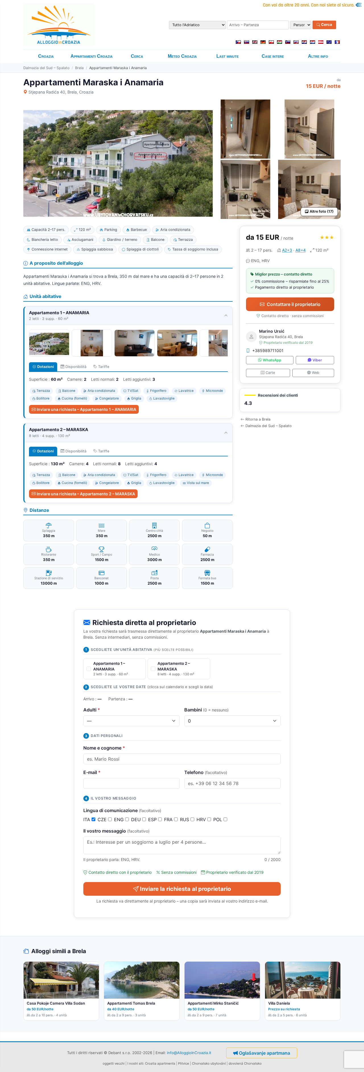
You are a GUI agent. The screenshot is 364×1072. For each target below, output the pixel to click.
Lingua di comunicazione (122, 810)
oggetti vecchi (114, 1063)
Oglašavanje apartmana (264, 1053)
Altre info (318, 56)
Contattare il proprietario (293, 304)
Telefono (205, 772)
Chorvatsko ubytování (209, 1063)
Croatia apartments (160, 1063)
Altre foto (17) (322, 211)
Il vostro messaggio (116, 831)
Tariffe (103, 367)
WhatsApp (272, 360)
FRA (169, 819)
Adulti (91, 710)
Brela (79, 68)
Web (315, 373)
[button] (290, 400)
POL (218, 819)
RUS (185, 819)
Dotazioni (45, 367)
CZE (103, 819)
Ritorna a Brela (257, 419)
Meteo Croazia (182, 56)
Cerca (326, 24)
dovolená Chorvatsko (245, 1063)
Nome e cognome (104, 748)
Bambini (206, 710)
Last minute (227, 56)
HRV (202, 819)
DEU (136, 819)
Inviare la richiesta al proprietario (185, 888)
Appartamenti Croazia (92, 56)
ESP (153, 819)
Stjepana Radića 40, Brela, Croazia (61, 92)
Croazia (46, 56)
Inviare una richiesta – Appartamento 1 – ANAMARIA (86, 409)
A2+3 (287, 250)
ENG (119, 819)
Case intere (273, 56)
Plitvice (183, 1063)
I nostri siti (135, 1063)
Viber (317, 360)
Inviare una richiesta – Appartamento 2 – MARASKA (86, 493)
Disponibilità (75, 367)
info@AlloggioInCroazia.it (189, 1052)
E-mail (92, 772)
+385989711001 (268, 350)
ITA (87, 819)
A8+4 (300, 250)
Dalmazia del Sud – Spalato (46, 68)
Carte (270, 373)
